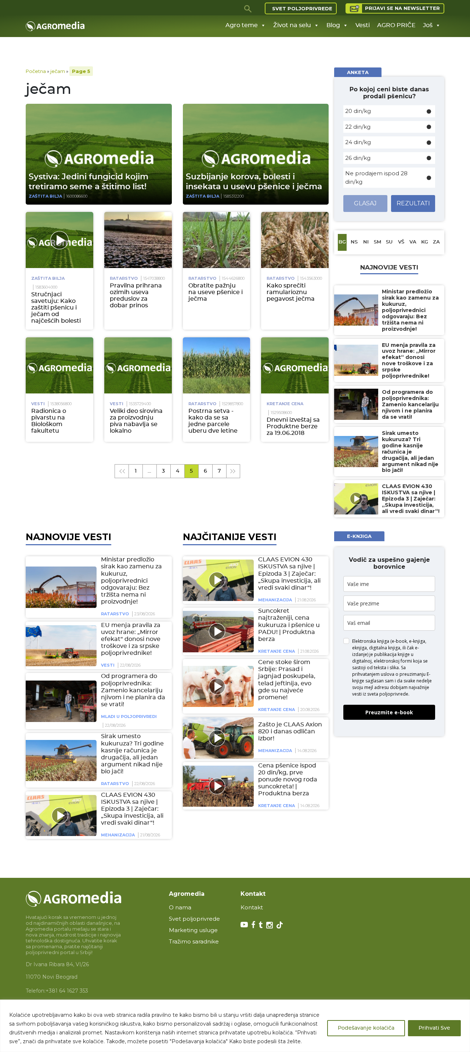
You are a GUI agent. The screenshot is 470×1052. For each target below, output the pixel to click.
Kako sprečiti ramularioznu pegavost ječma (291, 292)
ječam (57, 71)
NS (354, 242)
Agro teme (241, 25)
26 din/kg (357, 157)
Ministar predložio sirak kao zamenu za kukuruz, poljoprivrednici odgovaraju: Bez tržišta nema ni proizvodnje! (131, 581)
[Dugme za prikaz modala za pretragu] (248, 8)
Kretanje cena (285, 403)
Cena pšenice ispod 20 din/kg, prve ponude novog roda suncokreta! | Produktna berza (287, 780)
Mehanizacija (118, 835)
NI (366, 242)
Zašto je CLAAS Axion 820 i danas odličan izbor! (290, 731)
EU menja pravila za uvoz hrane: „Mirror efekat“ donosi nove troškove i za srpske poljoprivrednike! (130, 639)
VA (412, 242)
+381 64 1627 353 (67, 990)
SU (389, 242)
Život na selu (292, 25)
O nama (180, 907)
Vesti (362, 25)
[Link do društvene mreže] (244, 924)
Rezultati (413, 203)
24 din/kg (358, 142)
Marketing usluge (193, 930)
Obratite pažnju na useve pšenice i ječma (215, 292)
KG (424, 242)
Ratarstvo (124, 278)
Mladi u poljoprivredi (129, 716)
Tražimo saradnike (194, 941)
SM (377, 242)
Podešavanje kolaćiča (366, 1028)
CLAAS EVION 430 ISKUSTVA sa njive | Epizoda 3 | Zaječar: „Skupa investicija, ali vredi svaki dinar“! (132, 809)
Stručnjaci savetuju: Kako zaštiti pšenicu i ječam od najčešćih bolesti (56, 308)
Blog (333, 25)
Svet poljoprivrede (302, 8)
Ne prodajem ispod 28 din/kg (376, 177)
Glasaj (365, 203)
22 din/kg (357, 126)
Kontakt (252, 907)
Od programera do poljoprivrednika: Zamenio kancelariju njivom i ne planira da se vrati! (133, 691)
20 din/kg (358, 110)
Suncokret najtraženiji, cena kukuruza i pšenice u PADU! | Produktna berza (289, 625)
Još (428, 25)
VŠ (401, 242)
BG (342, 242)
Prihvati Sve (434, 1028)
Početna (36, 71)
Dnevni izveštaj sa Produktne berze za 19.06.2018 (293, 426)
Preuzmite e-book (389, 712)
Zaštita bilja (45, 196)
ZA (436, 242)
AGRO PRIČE (396, 25)
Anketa (358, 72)
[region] (235, 1026)
